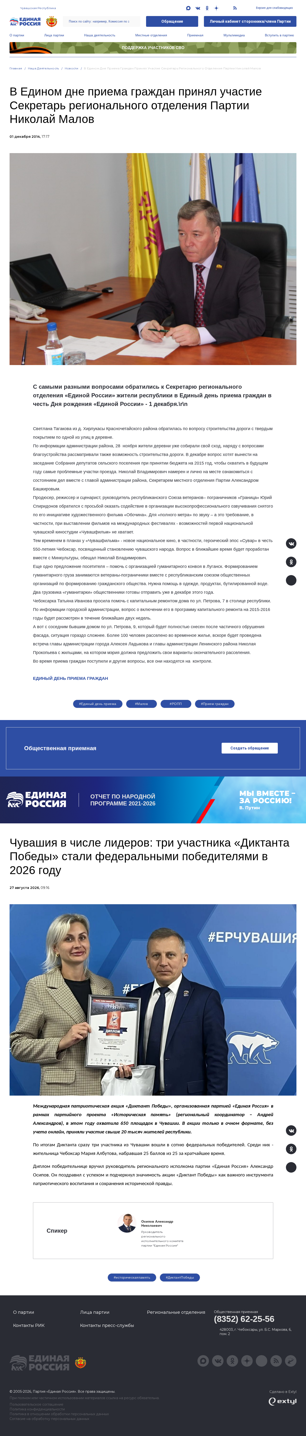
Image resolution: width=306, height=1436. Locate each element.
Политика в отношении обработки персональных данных (59, 1414)
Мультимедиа (234, 35)
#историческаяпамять (132, 1277)
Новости (71, 68)
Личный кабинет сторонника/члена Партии (250, 21)
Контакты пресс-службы (107, 1325)
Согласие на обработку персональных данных (49, 1419)
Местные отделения (151, 35)
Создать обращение (249, 748)
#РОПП (176, 704)
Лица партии (54, 35)
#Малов (141, 704)
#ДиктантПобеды (180, 1277)
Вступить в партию (279, 35)
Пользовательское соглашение (36, 1405)
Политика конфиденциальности (37, 1409)
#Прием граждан (215, 704)
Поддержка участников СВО (153, 48)
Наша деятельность (99, 35)
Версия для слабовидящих (274, 8)
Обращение (172, 21)
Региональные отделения (176, 1312)
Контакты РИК (28, 1325)
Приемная (195, 35)
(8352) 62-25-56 (244, 1319)
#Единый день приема (97, 704)
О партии (17, 35)
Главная (16, 68)
